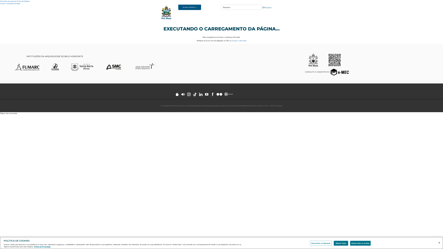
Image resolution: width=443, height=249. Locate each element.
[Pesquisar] (267, 7)
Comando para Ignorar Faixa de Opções (15, 1)
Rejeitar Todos (341, 243)
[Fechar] (439, 242)
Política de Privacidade (42, 247)
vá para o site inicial (239, 40)
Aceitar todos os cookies (360, 243)
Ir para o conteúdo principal (10, 3)
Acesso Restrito (189, 7)
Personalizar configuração (321, 243)
